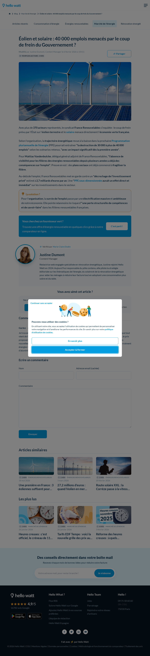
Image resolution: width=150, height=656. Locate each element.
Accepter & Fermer (75, 349)
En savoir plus (75, 340)
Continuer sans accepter (41, 303)
